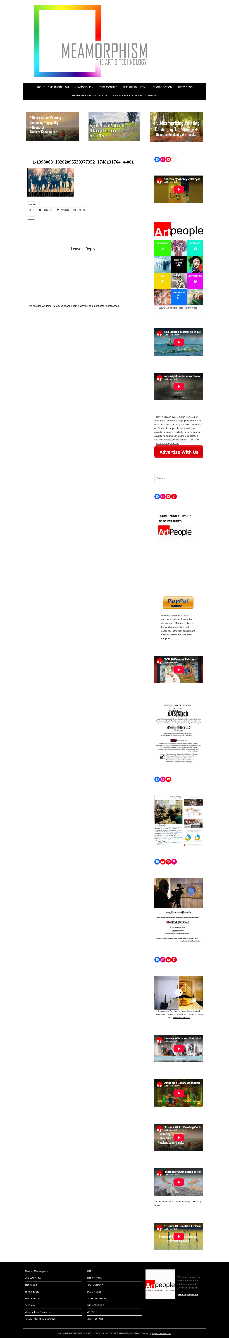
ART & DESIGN (94, 1278)
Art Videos (185, 87)
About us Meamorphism (52, 87)
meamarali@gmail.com (167, 443)
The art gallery (134, 87)
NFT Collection (161, 87)
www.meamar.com (181, 1017)
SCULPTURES (94, 1291)
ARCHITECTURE (95, 1305)
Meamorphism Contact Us (89, 95)
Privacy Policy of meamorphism (135, 95)
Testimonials (108, 87)
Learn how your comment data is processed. (95, 306)
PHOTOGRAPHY (95, 1284)
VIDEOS (91, 1312)
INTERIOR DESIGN (96, 1298)
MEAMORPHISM (84, 87)
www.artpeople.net (188, 1294)
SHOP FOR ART (95, 1318)
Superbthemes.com (161, 1333)
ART (89, 1271)
